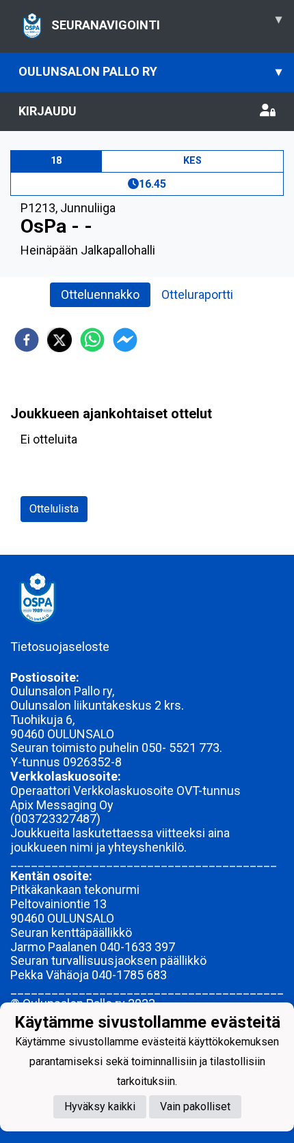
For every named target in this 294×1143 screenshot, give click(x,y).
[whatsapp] (92, 340)
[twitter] (59, 340)
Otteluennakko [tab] (100, 294)
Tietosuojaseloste (59, 646)
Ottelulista (54, 508)
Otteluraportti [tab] (197, 294)
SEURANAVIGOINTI (166, 22)
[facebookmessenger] (125, 340)
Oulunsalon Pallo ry (150, 71)
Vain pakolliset (195, 1106)
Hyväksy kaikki (99, 1106)
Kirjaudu (47, 111)
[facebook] (26, 340)
